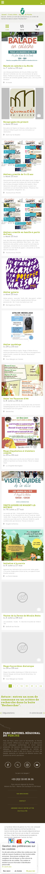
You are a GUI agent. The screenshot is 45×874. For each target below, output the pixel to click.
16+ (21, 686)
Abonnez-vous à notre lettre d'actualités (22, 809)
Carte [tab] (22, 30)
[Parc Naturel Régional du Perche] (22, 11)
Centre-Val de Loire (11, 842)
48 (32, 686)
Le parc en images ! (22, 773)
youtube (37, 765)
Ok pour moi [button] (30, 871)
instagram (27, 765)
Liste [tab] (7, 30)
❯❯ (40, 686)
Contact (22, 801)
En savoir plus (6, 867)
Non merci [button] (6, 871)
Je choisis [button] (18, 871)
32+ (27, 686)
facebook (8, 765)
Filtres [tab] (37, 30)
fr (41, 3)
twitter (18, 765)
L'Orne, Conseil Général (30, 842)
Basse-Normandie (19, 842)
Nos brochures (22, 794)
